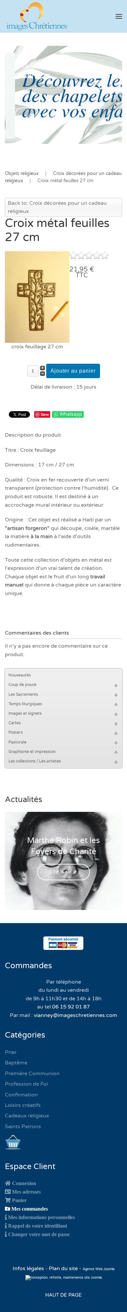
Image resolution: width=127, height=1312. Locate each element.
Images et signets (25, 713)
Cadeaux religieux (27, 1115)
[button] (119, 16)
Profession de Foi (26, 1084)
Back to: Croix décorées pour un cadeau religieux (57, 207)
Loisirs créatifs (23, 1105)
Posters (15, 732)
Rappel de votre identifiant (37, 1225)
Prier (11, 1052)
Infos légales (29, 1268)
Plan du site (63, 1268)
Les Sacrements (23, 694)
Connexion (24, 1183)
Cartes (14, 723)
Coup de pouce (22, 684)
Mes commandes (29, 1208)
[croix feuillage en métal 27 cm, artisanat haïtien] (37, 296)
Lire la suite (41, 115)
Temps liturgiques (25, 704)
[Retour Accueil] (37, 16)
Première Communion (32, 1073)
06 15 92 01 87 (71, 1007)
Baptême (16, 1062)
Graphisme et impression (31, 751)
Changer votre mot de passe (39, 1234)
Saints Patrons (23, 1126)
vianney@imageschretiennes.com (75, 1015)
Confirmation (21, 1095)
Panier (19, 1200)
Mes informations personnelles (41, 1217)
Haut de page (63, 1295)
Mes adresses (26, 1191)
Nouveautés (19, 675)
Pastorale (17, 742)
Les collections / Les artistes (34, 761)
